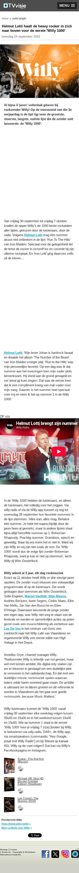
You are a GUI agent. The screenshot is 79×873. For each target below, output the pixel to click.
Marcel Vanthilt (36, 596)
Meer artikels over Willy (15, 827)
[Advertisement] (39, 174)
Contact (13, 850)
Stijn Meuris (57, 596)
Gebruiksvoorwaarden (10, 855)
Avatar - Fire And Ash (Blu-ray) (31, 760)
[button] (67, 5)
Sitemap (4, 850)
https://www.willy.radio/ (14, 823)
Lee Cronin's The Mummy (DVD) (28, 800)
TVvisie (75, 853)
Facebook (45, 853)
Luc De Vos (12, 628)
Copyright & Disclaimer (24, 852)
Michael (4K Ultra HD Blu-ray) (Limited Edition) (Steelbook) (30, 781)
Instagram (65, 853)
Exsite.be (6, 852)
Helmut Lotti (33, 235)
